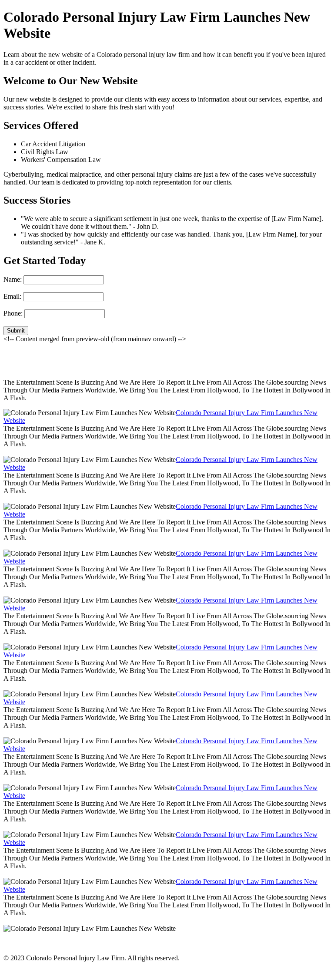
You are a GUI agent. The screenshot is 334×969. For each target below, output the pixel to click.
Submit (16, 330)
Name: (12, 279)
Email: (12, 296)
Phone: (13, 313)
